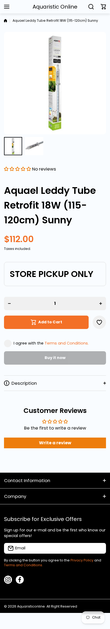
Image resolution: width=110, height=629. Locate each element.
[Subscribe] (99, 548)
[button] (103, 6)
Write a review (55, 443)
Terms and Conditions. (67, 343)
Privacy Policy (81, 560)
